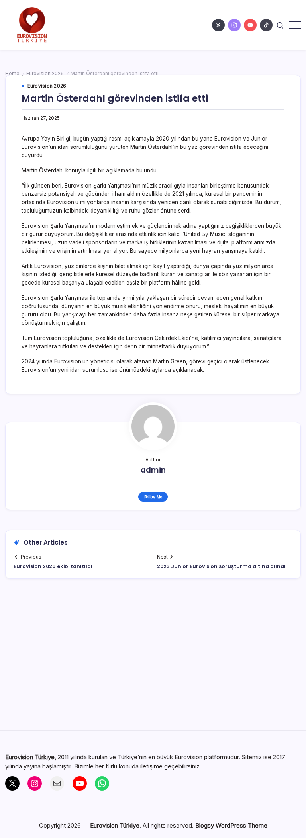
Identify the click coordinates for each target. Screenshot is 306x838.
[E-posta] (57, 783)
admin (153, 470)
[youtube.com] (250, 25)
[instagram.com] (234, 25)
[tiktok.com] (266, 25)
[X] (12, 783)
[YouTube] (80, 783)
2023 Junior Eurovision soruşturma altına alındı (221, 566)
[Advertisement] (153, 658)
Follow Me (153, 496)
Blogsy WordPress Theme (231, 825)
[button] (280, 25)
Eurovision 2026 (45, 73)
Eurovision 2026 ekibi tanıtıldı (53, 566)
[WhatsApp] (102, 783)
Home (12, 73)
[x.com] (218, 25)
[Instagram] (34, 783)
